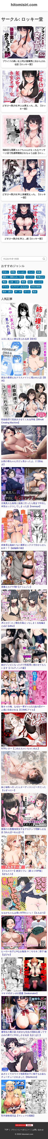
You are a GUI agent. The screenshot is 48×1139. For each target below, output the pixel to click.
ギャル (27, 292)
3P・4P (18, 292)
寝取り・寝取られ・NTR (13, 277)
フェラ (31, 272)
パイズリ (30, 277)
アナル (5, 287)
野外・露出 (7, 292)
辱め (4, 282)
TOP (6, 1130)
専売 (23, 282)
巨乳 (13, 272)
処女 (30, 282)
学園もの (40, 277)
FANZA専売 (36, 287)
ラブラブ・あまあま (19, 287)
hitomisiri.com (24, 5)
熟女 (35, 292)
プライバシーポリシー (20, 1130)
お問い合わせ (38, 1130)
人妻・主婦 (14, 282)
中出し (5, 272)
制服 (39, 272)
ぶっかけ (38, 282)
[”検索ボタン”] (44, 259)
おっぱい (21, 272)
